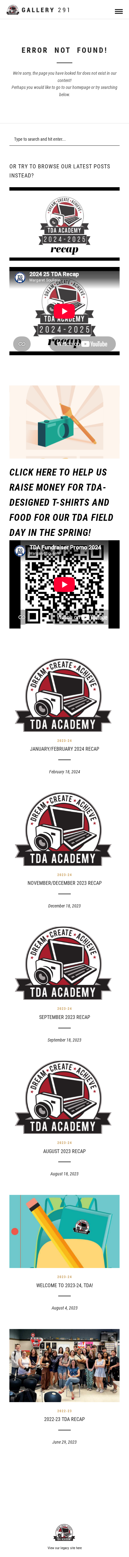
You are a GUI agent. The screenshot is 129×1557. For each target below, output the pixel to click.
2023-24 (64, 741)
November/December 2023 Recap (65, 883)
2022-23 (64, 1411)
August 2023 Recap (64, 1151)
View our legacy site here (65, 1548)
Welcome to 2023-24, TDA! (64, 1285)
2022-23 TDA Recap (64, 1419)
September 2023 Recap (64, 1017)
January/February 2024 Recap (64, 749)
